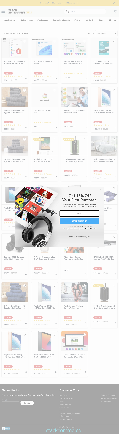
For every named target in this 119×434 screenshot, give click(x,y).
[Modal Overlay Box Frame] (59, 217)
